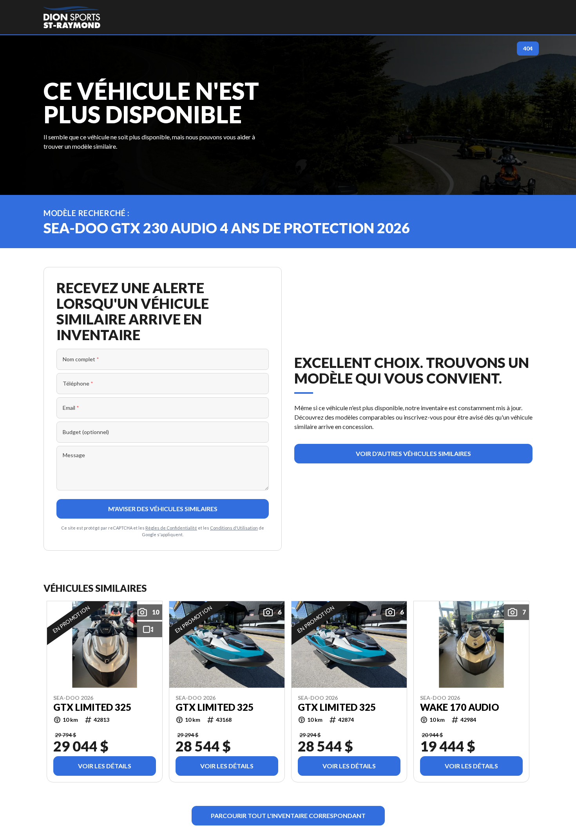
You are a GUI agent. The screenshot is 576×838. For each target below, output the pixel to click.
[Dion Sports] (71, 17)
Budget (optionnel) (86, 432)
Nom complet (81, 359)
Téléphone (78, 383)
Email (71, 407)
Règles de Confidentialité (171, 527)
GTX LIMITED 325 (92, 707)
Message (74, 455)
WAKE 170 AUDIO (459, 707)
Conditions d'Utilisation (234, 527)
